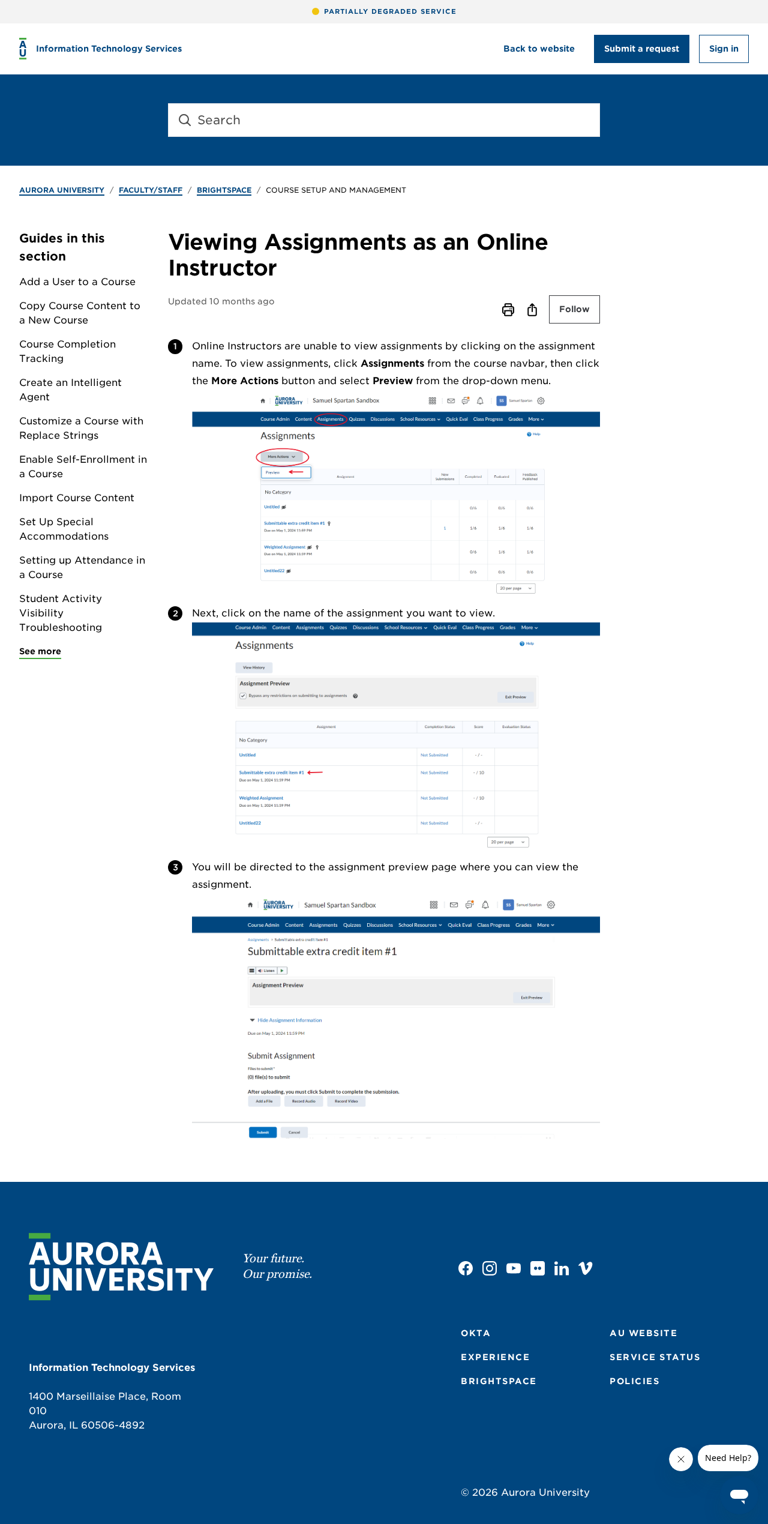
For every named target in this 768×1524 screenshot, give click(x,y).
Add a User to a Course (77, 282)
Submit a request (641, 48)
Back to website (539, 48)
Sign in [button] (724, 48)
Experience (495, 1357)
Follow (574, 309)
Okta (476, 1333)
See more (40, 651)
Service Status (655, 1357)
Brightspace (224, 189)
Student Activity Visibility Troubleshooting (60, 613)
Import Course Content (76, 498)
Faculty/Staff (150, 189)
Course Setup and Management (336, 189)
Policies (634, 1381)
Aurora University (61, 189)
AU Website (643, 1333)
